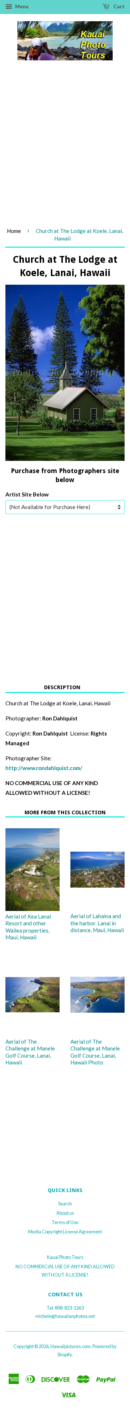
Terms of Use (65, 1222)
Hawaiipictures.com (71, 1346)
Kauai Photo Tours (65, 1257)
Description (62, 687)
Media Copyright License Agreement (65, 1231)
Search (65, 1203)
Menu (21, 6)
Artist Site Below (27, 494)
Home (14, 231)
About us (65, 1213)
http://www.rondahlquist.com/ (43, 768)
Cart (118, 6)
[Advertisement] (65, 150)
